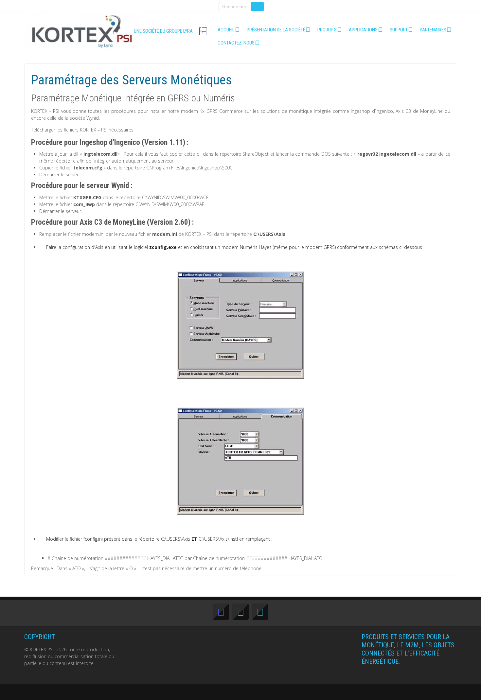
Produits (327, 30)
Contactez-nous (236, 43)
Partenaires (433, 30)
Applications (363, 30)
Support (399, 30)
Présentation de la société (276, 30)
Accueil (226, 30)
